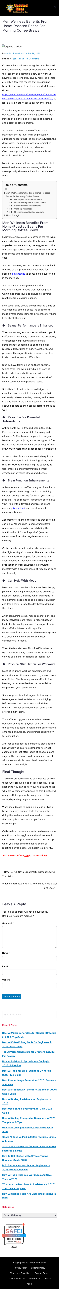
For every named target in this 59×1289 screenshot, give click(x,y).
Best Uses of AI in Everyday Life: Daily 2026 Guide (27, 1110)
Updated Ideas (38, 1262)
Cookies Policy (42, 1273)
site (26, 855)
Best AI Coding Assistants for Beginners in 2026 (26, 1101)
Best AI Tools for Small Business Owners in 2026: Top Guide (27, 1072)
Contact (47, 1278)
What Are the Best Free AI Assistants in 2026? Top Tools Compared (29, 1186)
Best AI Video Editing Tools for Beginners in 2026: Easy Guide (27, 1044)
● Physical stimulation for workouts (27, 212)
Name (6, 953)
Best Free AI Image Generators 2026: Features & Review (29, 1082)
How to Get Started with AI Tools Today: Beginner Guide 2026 (25, 1158)
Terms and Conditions (20, 1273)
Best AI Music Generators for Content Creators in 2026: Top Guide (29, 1035)
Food (14, 58)
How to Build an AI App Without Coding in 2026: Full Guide (25, 1063)
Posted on (26, 53)
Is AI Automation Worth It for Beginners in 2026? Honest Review (26, 1167)
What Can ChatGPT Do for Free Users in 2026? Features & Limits (29, 1148)
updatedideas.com (14, 1235)
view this (19, 508)
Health (21, 58)
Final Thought (13, 215)
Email (5, 966)
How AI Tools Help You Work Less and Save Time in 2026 (27, 1177)
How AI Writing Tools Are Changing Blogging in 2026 (29, 1195)
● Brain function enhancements (26, 205)
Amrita (8, 53)
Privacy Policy (20, 1267)
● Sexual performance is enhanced (26, 199)
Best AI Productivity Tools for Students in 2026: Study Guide (29, 1091)
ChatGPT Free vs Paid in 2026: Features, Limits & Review (29, 1139)
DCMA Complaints (16, 1278)
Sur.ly (18, 1242)
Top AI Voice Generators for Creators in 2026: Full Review (28, 1053)
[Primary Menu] (54, 8)
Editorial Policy (38, 1267)
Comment (8, 923)
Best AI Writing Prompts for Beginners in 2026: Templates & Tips (29, 1120)
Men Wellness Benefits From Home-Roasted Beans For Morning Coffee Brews (28, 194)
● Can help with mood (21, 209)
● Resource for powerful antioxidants (28, 202)
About (29, 1284)
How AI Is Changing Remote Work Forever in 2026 (27, 1129)
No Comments (32, 58)
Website (6, 980)
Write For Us (34, 1278)
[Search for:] (29, 1014)
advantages (18, 273)
